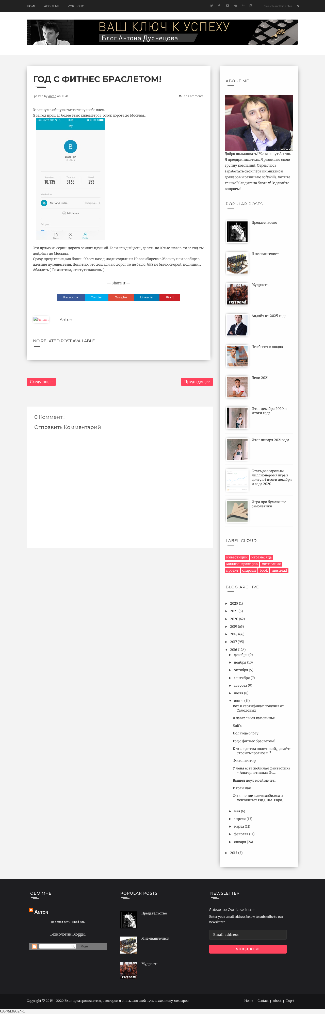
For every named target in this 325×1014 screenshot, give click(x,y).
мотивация (271, 564)
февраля (241, 834)
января (240, 842)
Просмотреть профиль (68, 922)
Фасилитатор (244, 761)
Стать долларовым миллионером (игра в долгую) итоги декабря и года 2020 (272, 477)
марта (239, 826)
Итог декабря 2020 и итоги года (269, 411)
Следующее (41, 381)
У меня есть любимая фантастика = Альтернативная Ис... (261, 770)
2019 (234, 626)
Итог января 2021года (270, 440)
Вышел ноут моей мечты (254, 780)
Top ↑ (290, 1000)
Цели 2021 (260, 378)
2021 (234, 611)
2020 (234, 619)
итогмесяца (261, 557)
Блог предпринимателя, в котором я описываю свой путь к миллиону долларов (126, 1001)
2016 (234, 650)
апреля (240, 819)
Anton (52, 96)
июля (239, 693)
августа (241, 685)
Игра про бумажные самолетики (269, 504)
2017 (234, 642)
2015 (234, 853)
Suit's (237, 725)
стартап (249, 570)
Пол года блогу (245, 733)
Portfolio (76, 6)
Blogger (78, 934)
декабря (241, 655)
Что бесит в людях (267, 347)
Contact (262, 1000)
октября (241, 670)
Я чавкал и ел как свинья (254, 718)
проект (232, 570)
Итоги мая (242, 788)
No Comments (193, 96)
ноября (240, 662)
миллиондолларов (242, 564)
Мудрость (260, 285)
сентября (242, 678)
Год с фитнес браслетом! (254, 741)
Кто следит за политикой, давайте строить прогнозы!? (262, 751)
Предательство (264, 222)
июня (239, 701)
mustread (279, 570)
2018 (234, 634)
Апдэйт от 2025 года (269, 316)
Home (31, 6)
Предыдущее (197, 381)
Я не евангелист (265, 254)
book (264, 570)
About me (52, 6)
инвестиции (237, 557)
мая (237, 811)
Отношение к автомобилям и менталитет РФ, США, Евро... (258, 798)
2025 (234, 603)
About (277, 1000)
